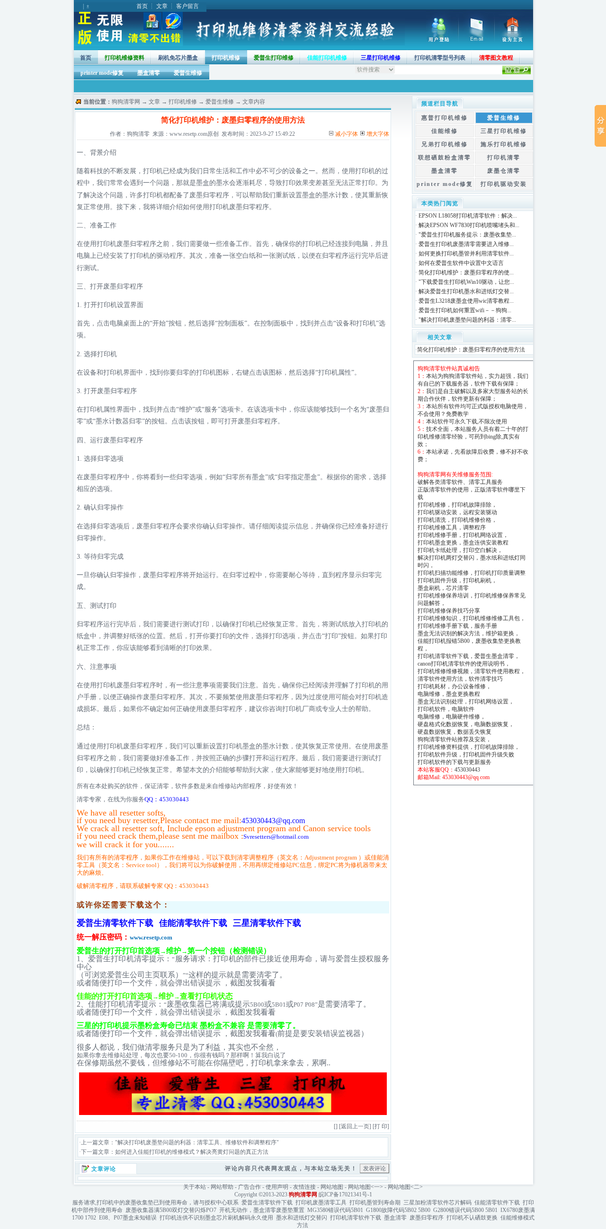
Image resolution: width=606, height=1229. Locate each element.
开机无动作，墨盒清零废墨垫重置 (261, 1210)
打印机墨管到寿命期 (375, 1202)
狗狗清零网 (126, 101)
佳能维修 (444, 131)
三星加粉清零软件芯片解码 (437, 1202)
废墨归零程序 (427, 1217)
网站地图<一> (365, 1187)
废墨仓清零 (503, 170)
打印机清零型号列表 (439, 57)
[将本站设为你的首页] (514, 39)
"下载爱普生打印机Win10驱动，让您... (466, 282)
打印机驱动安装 (504, 184)
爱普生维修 (188, 73)
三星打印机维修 (504, 131)
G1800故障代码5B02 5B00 (398, 1210)
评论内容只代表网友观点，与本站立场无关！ (291, 1168)
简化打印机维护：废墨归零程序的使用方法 (471, 349)
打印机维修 (226, 57)
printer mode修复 (102, 73)
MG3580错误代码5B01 (335, 1210)
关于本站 (194, 1187)
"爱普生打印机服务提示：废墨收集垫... (467, 234)
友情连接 (304, 1187)
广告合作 (249, 1187)
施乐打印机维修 (504, 144)
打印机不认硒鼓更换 (472, 1217)
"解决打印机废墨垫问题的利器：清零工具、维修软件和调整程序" (197, 1142)
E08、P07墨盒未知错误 (128, 1217)
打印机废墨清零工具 (321, 1202)
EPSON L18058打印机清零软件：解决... (468, 215)
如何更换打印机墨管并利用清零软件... (466, 253)
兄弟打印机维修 (444, 144)
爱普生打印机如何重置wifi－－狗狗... (465, 310)
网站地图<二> (405, 1187)
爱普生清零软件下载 (267, 1202)
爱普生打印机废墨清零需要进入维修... (466, 244)
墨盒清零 (148, 73)
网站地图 (332, 1187)
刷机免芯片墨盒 (178, 57)
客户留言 (187, 6)
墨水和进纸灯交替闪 (301, 1217)
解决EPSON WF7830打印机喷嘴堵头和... (469, 225)
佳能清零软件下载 (497, 1202)
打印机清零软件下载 (355, 1217)
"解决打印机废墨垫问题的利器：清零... (467, 319)
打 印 (380, 1126)
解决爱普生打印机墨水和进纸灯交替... (466, 291)
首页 (142, 6)
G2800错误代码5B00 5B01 (465, 1210)
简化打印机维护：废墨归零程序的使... (466, 272)
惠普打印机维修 (444, 117)
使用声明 (277, 1187)
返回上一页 (355, 1126)
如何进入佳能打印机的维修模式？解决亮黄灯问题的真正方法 (191, 1152)
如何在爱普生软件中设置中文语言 (461, 263)
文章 (162, 6)
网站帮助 (222, 1187)
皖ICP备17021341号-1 (345, 1194)
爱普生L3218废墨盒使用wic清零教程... (466, 301)
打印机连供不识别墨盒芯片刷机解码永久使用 (216, 1217)
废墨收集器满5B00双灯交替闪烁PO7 (170, 1210)
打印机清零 (503, 157)
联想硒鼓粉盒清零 (444, 157)
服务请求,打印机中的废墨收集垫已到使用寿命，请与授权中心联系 (155, 1202)
